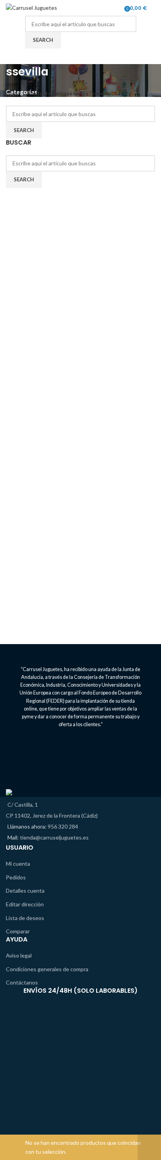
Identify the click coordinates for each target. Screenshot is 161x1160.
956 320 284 (63, 826)
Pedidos (16, 877)
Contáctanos (22, 982)
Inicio (13, 93)
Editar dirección (25, 904)
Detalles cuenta (25, 890)
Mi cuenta (18, 863)
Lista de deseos (25, 918)
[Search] (155, 8)
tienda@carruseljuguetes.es (54, 837)
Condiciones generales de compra (47, 969)
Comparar (18, 931)
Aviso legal (19, 955)
